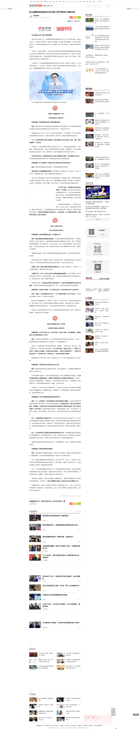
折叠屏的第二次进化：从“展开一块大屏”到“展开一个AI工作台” (98, 215)
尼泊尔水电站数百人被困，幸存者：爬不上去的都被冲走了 (61, 585)
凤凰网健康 (36, 15)
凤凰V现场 (89, 183)
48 (80, 541)
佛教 (84, 1)
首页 (31, 1)
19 (80, 590)
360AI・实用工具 (74, 21)
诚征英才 (67, 725)
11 (80, 599)
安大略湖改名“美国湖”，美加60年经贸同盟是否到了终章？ (61, 623)
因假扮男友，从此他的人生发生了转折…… (91, 289)
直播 (41, 1)
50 (80, 581)
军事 (74, 1)
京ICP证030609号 (98, 725)
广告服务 (62, 725)
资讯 (35, 1)
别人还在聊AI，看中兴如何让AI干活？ (96, 211)
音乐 (103, 278)
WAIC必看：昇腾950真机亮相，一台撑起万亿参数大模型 (97, 202)
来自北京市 (41, 17)
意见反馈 (85, 725)
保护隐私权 (73, 725)
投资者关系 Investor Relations (51, 725)
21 (80, 627)
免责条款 (79, 725)
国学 (87, 1)
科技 (70, 1)
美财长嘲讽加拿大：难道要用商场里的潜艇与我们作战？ (60, 525)
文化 (77, 1)
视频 (38, 1)
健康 (44, 5)
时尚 (60, 1)
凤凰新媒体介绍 (39, 725)
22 (80, 529)
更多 (94, 1)
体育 (57, 1)
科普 (48, 5)
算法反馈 (79, 511)
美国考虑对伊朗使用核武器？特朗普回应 (55, 516)
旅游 (80, 1)
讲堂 (101, 278)
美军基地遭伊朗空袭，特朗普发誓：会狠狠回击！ (58, 537)
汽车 (64, 1)
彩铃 (106, 278)
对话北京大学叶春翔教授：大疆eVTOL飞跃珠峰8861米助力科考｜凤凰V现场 (97, 207)
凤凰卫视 (46, 1)
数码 (91, 1)
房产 (67, 1)
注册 (99, 1)
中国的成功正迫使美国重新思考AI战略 (54, 595)
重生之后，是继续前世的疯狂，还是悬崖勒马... (104, 290)
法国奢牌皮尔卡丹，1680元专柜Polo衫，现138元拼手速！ (46, 501)
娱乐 (53, 1)
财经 (50, 1)
